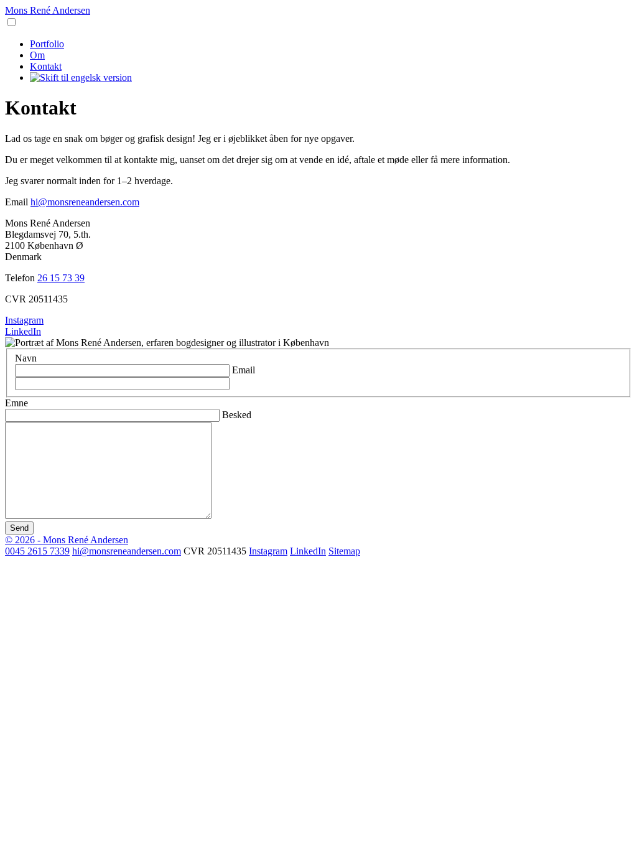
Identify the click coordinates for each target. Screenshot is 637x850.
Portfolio (47, 44)
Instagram (24, 320)
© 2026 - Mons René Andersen (66, 540)
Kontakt (46, 66)
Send (19, 528)
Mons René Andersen (47, 10)
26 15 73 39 (61, 278)
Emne (16, 403)
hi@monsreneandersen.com (84, 202)
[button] (11, 22)
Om (37, 55)
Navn (26, 358)
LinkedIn (23, 331)
